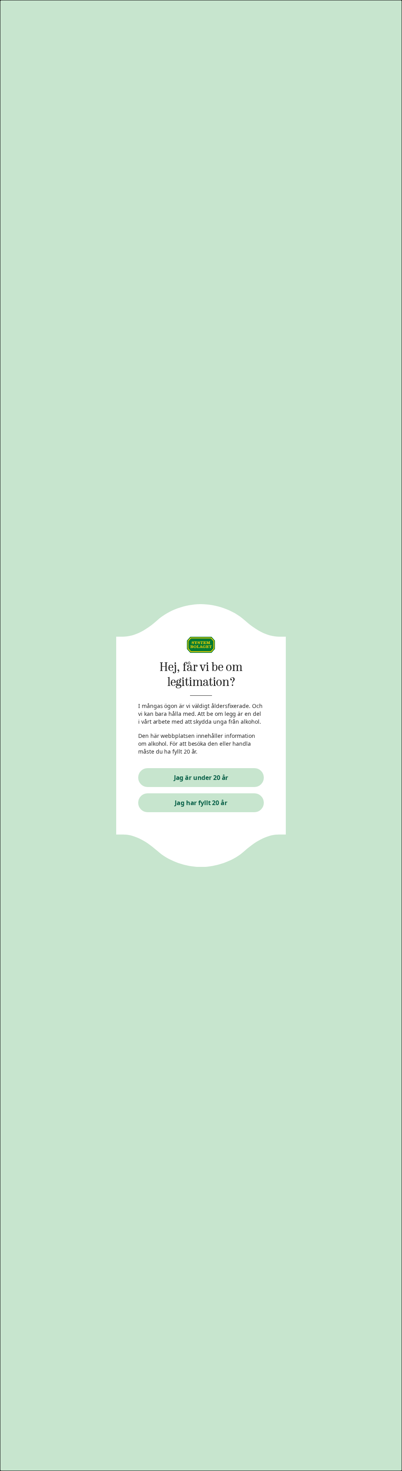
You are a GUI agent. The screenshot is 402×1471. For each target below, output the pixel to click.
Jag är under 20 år (201, 777)
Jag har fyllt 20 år (201, 802)
